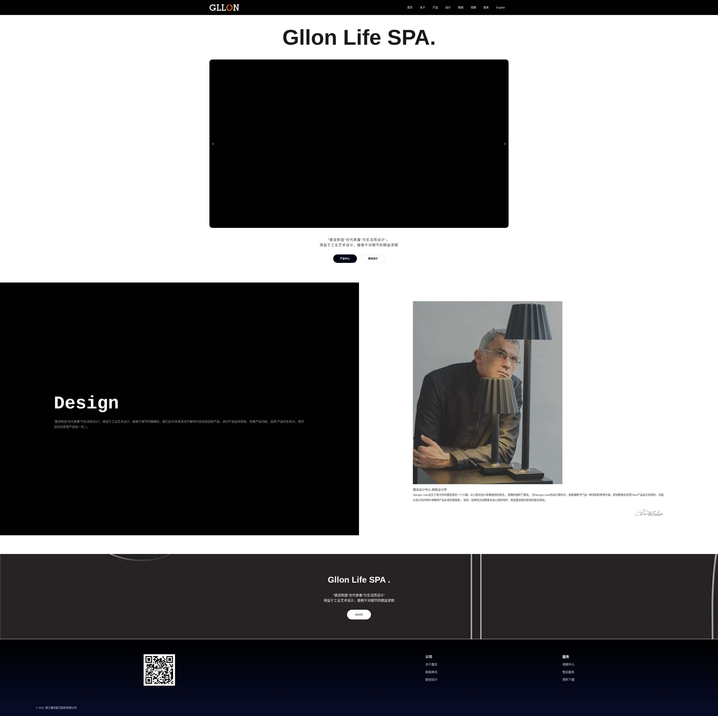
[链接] (224, 7)
